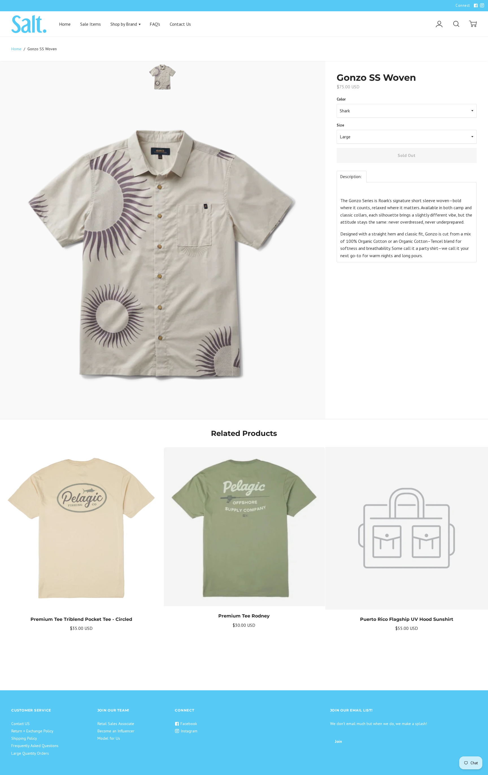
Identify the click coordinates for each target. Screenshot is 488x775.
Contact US (20, 723)
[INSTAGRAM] (481, 6)
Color (341, 99)
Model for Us (108, 738)
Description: (351, 176)
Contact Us (180, 24)
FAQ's (155, 24)
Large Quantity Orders (30, 753)
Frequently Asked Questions (34, 745)
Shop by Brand (124, 24)
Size (340, 125)
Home (65, 24)
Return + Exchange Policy (32, 730)
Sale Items (90, 24)
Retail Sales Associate (115, 723)
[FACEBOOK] (475, 6)
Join (338, 741)
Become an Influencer (115, 730)
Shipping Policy (24, 738)
